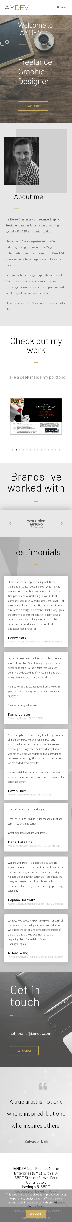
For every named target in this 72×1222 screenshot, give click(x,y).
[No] (67, 1206)
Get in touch (25, 995)
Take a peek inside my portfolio (36, 376)
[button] (8, 416)
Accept (36, 1213)
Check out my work (36, 345)
